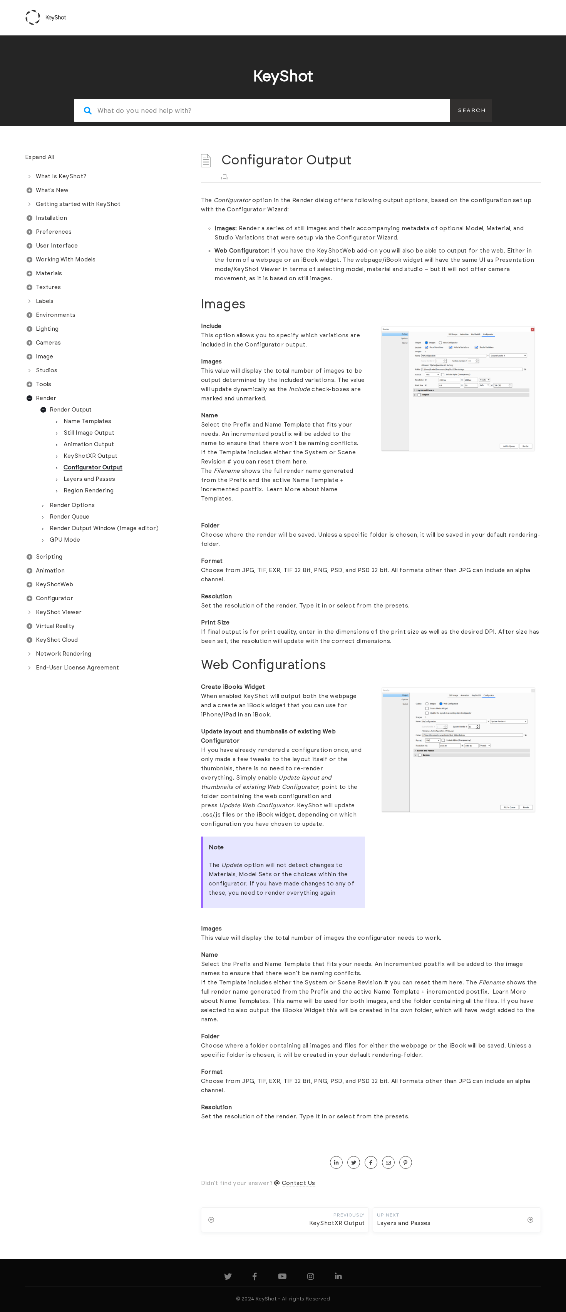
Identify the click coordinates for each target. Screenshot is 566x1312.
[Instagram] (311, 1277)
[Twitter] (227, 1277)
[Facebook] (255, 1277)
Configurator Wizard (257, 210)
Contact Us (298, 1183)
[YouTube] (282, 1277)
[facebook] (371, 1163)
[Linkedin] (338, 1277)
